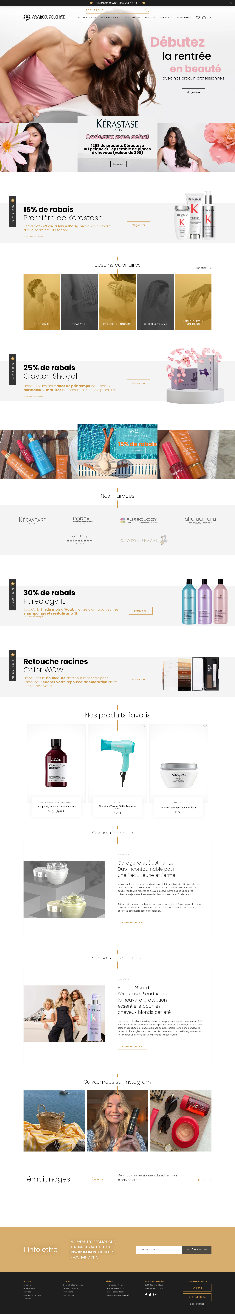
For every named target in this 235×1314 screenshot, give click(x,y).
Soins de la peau (110, 17)
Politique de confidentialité (117, 1295)
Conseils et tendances (73, 1285)
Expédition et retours (115, 1288)
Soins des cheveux (85, 17)
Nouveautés (68, 1295)
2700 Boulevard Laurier (155, 1285)
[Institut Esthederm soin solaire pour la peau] (79, 540)
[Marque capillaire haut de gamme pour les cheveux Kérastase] (32, 521)
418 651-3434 (197, 1297)
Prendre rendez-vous (33, 1295)
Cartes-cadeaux (70, 1288)
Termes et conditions (115, 1292)
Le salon (150, 17)
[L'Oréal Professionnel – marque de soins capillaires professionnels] (83, 521)
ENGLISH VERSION (197, 1304)
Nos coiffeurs (29, 1288)
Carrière (165, 17)
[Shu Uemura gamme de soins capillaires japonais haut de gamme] (200, 521)
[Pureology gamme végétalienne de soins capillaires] (138, 521)
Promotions (68, 1292)
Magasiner (193, 92)
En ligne (197, 1287)
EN (210, 17)
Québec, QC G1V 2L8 (154, 1288)
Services (27, 1292)
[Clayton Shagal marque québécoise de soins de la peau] (144, 540)
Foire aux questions (114, 1285)
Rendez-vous (132, 17)
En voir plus (202, 267)
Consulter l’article (132, 922)
